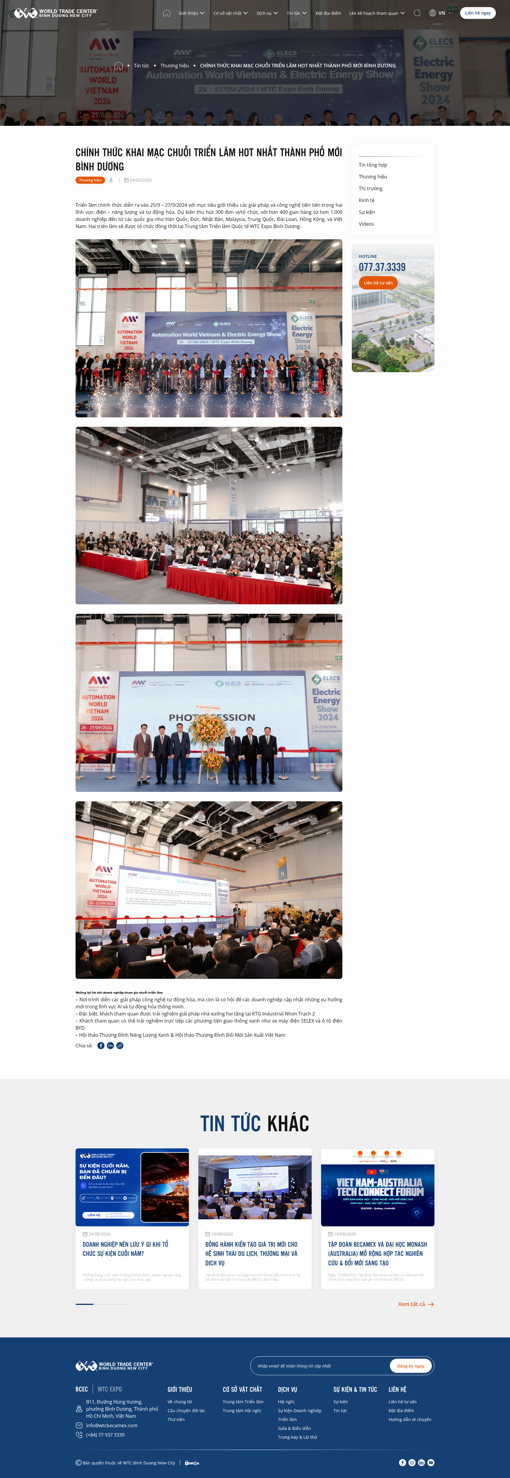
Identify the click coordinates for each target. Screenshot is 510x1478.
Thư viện (176, 1419)
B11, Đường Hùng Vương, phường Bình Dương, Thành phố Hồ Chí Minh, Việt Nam (122, 1409)
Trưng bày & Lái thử (297, 1437)
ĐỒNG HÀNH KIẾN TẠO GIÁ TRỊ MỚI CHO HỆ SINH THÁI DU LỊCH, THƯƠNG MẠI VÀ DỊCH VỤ (251, 1253)
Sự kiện (367, 212)
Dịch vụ (264, 13)
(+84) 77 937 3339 (105, 1435)
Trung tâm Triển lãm (243, 1401)
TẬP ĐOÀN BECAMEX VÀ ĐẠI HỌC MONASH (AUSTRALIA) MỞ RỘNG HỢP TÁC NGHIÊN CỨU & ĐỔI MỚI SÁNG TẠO (377, 1253)
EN (437, 21)
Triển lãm (287, 1419)
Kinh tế (367, 200)
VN (442, 13)
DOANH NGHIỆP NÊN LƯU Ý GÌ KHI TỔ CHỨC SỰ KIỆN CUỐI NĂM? (125, 1249)
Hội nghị (286, 1401)
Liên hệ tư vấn (403, 1401)
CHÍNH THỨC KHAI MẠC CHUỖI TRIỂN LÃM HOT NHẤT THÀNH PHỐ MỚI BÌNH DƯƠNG (298, 65)
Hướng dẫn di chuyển (410, 1419)
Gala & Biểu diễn (294, 1428)
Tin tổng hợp (373, 165)
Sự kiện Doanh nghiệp (300, 1410)
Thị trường (370, 188)
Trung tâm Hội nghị (242, 1410)
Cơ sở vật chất (227, 13)
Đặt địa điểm (328, 13)
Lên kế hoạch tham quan (373, 13)
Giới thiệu (188, 13)
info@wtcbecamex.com (112, 1425)
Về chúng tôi (180, 1401)
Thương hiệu (373, 176)
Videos (366, 224)
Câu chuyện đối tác (186, 1410)
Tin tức (293, 13)
